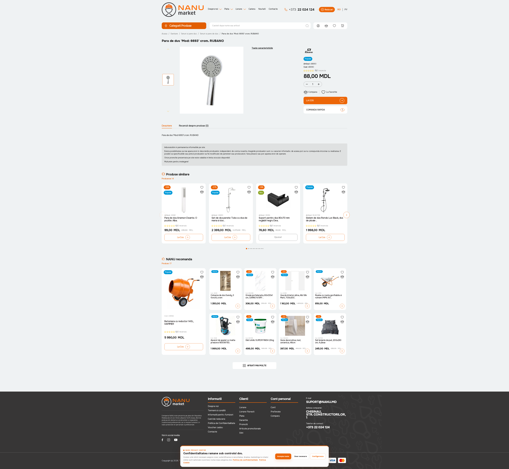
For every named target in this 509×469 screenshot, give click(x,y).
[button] (162, 215)
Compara (275, 416)
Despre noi (213, 9)
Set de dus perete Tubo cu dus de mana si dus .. (229, 219)
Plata (226, 9)
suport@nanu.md (321, 401)
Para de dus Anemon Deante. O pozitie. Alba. (180, 219)
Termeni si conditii (216, 410)
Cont (273, 407)
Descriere (167, 125)
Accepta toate (283, 456)
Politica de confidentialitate (245, 460)
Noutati (262, 9)
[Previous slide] (168, 49)
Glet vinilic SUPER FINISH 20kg (259, 340)
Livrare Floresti (246, 411)
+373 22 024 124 (318, 427)
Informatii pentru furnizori (220, 414)
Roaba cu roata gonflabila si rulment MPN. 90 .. (328, 296)
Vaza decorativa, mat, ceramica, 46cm (290, 341)
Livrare (239, 9)
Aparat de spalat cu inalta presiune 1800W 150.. (223, 341)
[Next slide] (168, 111)
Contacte (273, 9)
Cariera (252, 9)
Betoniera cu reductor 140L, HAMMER (179, 322)
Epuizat (278, 237)
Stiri (241, 432)
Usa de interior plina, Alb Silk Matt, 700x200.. (293, 296)
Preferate (276, 411)
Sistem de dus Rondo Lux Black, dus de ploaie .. (324, 219)
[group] (211, 80)
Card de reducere (216, 419)
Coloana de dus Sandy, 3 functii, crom (222, 296)
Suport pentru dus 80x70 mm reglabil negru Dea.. (274, 219)
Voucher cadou (215, 427)
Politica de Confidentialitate (221, 423)
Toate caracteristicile (262, 48)
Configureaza (318, 456)
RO (339, 9)
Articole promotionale (250, 428)
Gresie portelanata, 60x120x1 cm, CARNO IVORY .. (259, 296)
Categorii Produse (180, 26)
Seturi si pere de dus (209, 33)
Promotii (243, 424)
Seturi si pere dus (189, 33)
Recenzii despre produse (194, 125)
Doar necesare (300, 456)
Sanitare (174, 33)
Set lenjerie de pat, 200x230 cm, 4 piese (328, 341)
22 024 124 (301, 10)
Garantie (243, 420)
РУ (346, 9)
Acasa (164, 33)
